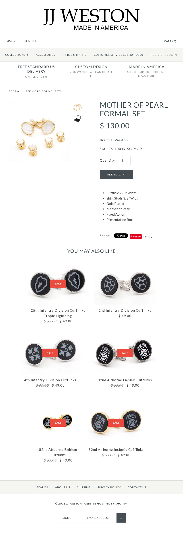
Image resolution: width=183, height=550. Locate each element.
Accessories (47, 54)
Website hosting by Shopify (105, 503)
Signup (12, 40)
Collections (17, 54)
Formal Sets (52, 91)
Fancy (148, 236)
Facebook (148, 41)
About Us (62, 487)
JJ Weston (119, 140)
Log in (172, 54)
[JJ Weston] (92, 12)
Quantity (107, 160)
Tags (14, 91)
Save (137, 236)
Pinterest (154, 41)
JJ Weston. (74, 503)
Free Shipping (76, 54)
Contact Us (137, 487)
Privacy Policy (109, 487)
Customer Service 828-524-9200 (118, 54)
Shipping (84, 487)
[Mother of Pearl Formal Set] (39, 103)
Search (42, 487)
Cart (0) (170, 41)
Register (157, 54)
